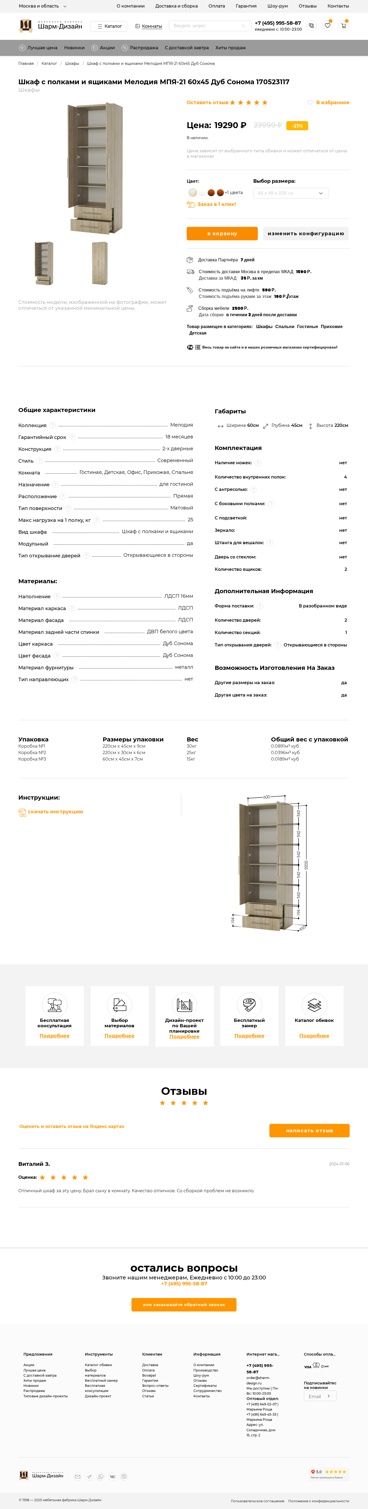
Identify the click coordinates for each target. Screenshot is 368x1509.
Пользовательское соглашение (258, 1501)
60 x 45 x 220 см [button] (275, 193)
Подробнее (55, 1036)
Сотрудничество (207, 1391)
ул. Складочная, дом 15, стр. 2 (261, 1430)
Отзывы (308, 6)
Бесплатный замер (101, 1380)
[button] (343, 29)
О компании (131, 6)
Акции (107, 47)
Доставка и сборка (176, 6)
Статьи (148, 1396)
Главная (26, 63)
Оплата (217, 6)
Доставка (150, 1365)
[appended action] (243, 26)
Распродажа (34, 1391)
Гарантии (150, 1380)
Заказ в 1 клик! (216, 204)
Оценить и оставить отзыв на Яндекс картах (71, 1126)
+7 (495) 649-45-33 (262, 1414)
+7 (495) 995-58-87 (278, 23)
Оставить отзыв (207, 102)
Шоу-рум (278, 6)
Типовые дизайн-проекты (45, 1396)
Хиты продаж (231, 47)
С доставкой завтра (187, 47)
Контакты (338, 6)
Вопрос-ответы (155, 1386)
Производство (205, 1370)
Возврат (149, 1375)
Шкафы (72, 63)
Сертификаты (205, 1386)
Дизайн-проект (98, 1396)
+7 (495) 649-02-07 (262, 1404)
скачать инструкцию (55, 812)
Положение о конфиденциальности (318, 1501)
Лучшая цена (42, 47)
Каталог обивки (98, 1365)
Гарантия (246, 6)
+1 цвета (234, 192)
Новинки (74, 47)
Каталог (113, 26)
